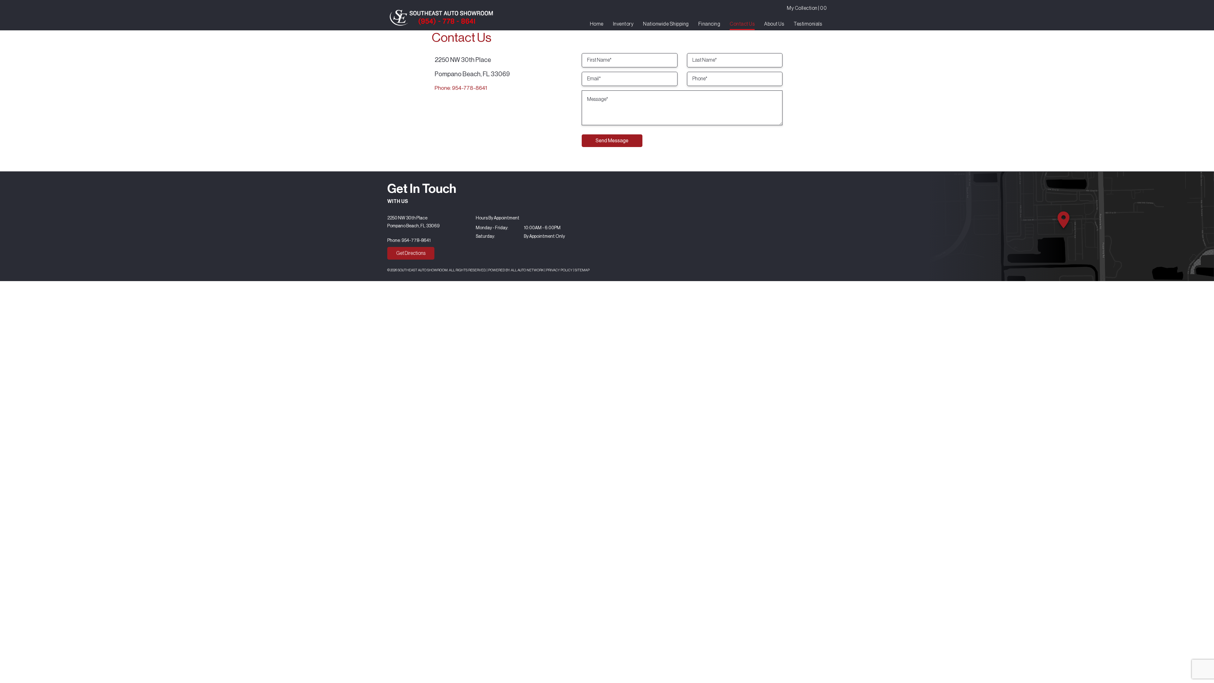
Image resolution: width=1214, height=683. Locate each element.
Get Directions (411, 253)
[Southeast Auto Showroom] (441, 18)
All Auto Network (527, 270)
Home (597, 24)
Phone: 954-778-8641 (461, 88)
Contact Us (742, 24)
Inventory (623, 24)
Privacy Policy (559, 270)
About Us (774, 24)
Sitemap (582, 270)
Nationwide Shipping (666, 24)
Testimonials (808, 24)
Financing (709, 24)
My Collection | (807, 8)
